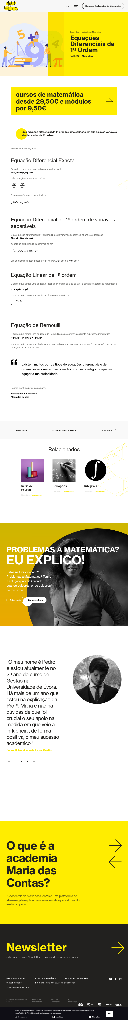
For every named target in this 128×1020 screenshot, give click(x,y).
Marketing (96, 1017)
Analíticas (59, 1017)
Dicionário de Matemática (49, 983)
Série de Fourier (27, 488)
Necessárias (22, 1017)
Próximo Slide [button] (115, 845)
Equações (59, 486)
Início (72, 32)
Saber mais (15, 600)
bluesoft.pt (72, 1001)
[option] (64, 708)
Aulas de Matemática (17, 987)
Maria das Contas (15, 978)
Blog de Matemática (83, 32)
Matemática (96, 32)
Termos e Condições (55, 1000)
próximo (107, 430)
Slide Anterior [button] (115, 862)
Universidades (14, 983)
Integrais (90, 486)
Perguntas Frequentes (76, 978)
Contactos (70, 983)
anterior (21, 430)
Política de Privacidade (27, 1013)
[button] (76, 6)
